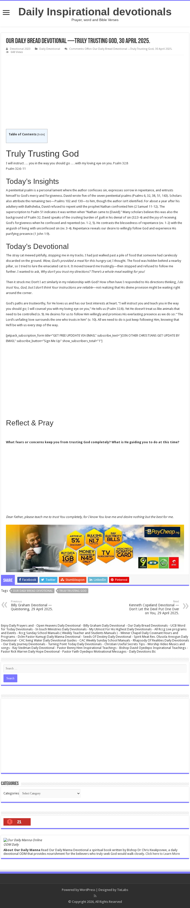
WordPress (87, 890)
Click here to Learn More (162, 854)
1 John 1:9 (41, 234)
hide (41, 134)
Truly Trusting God (73, 590)
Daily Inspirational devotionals (95, 12)
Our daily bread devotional (33, 590)
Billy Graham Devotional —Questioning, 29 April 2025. (32, 605)
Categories (11, 793)
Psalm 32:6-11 (16, 169)
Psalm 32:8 (120, 163)
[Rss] (95, 896)
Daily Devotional (49, 48)
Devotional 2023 (20, 48)
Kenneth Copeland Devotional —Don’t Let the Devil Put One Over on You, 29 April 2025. (154, 607)
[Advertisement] (95, 92)
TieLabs (122, 890)
